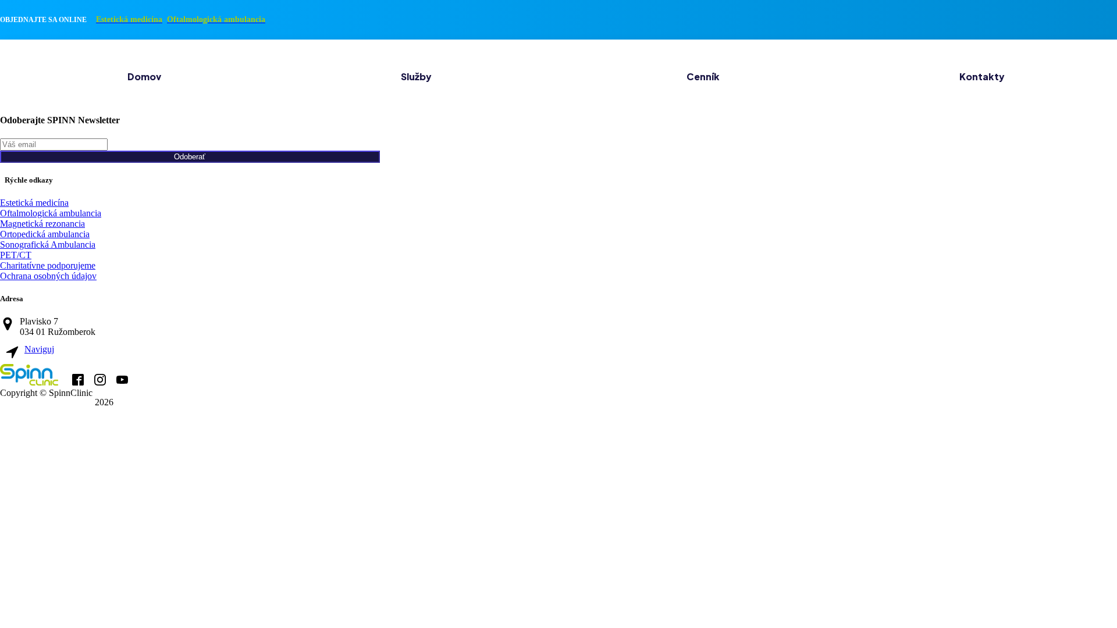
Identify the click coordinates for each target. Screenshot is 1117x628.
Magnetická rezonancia (42, 224)
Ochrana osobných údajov (48, 276)
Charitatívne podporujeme (47, 265)
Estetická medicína (34, 203)
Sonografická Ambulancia (47, 244)
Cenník (703, 76)
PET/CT (15, 255)
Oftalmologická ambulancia (50, 213)
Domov (144, 76)
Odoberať (189, 156)
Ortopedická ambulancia (45, 234)
